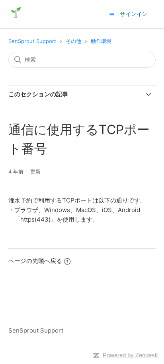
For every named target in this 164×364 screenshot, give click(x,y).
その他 (73, 41)
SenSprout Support (32, 41)
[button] (111, 14)
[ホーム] (15, 18)
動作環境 (101, 41)
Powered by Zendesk (130, 355)
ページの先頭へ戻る (35, 261)
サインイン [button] (134, 13)
